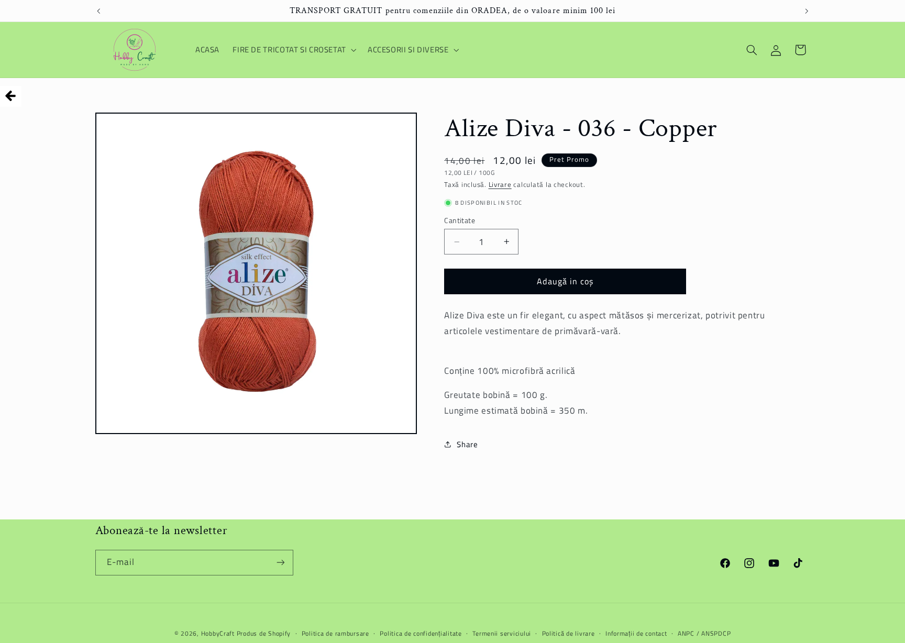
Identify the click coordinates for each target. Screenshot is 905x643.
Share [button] (467, 444)
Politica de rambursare (335, 633)
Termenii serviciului (501, 633)
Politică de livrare (568, 633)
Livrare (500, 185)
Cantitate (459, 220)
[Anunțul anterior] (98, 11)
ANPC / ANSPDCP (704, 633)
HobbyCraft (218, 632)
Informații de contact (636, 633)
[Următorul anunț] (806, 11)
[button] (293, 49)
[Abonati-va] (280, 562)
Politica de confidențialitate (420, 633)
